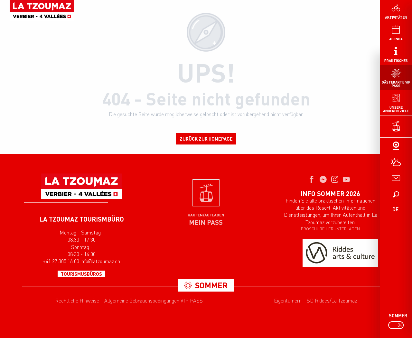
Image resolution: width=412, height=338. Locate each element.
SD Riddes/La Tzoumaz (332, 300)
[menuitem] (42, 10)
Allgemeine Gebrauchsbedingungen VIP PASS (153, 300)
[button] (396, 194)
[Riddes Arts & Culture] (340, 253)
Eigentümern (288, 300)
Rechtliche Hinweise (77, 300)
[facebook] (311, 180)
